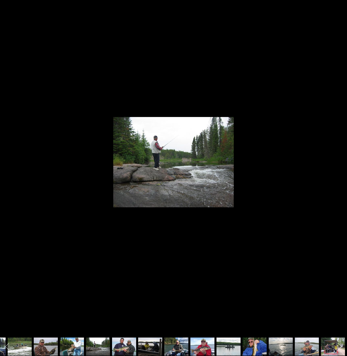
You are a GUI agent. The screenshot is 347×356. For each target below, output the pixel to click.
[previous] (7, 172)
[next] (340, 172)
